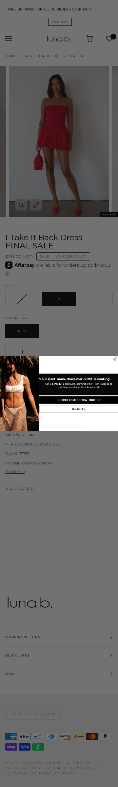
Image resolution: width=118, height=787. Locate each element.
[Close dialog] (115, 359)
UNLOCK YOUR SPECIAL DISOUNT (78, 400)
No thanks (78, 409)
